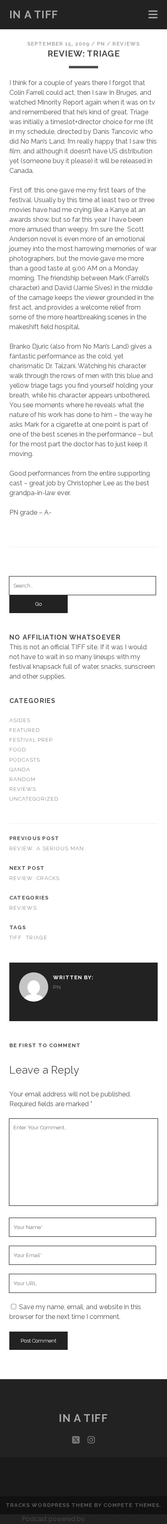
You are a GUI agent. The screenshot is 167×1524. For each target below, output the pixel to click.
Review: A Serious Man (46, 848)
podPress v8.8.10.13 (115, 1519)
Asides (19, 720)
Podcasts (24, 760)
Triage (36, 937)
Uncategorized (34, 799)
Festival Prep (31, 740)
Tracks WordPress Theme (49, 1505)
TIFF (15, 937)
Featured (24, 730)
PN (101, 44)
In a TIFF (33, 15)
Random (22, 779)
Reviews (125, 44)
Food (17, 750)
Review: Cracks (34, 878)
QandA (19, 769)
